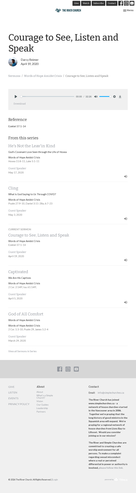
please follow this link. (111, 467)
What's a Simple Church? (44, 396)
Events (13, 398)
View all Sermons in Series (22, 351)
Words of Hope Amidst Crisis (43, 76)
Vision (39, 401)
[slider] (47, 96)
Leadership (42, 408)
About (39, 391)
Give (76, 3)
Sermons (14, 76)
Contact (112, 3)
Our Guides (42, 404)
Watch (86, 3)
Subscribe (98, 3)
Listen (12, 392)
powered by (114, 482)
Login (55, 479)
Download (20, 103)
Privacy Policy (18, 404)
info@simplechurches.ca (111, 392)
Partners (41, 411)
